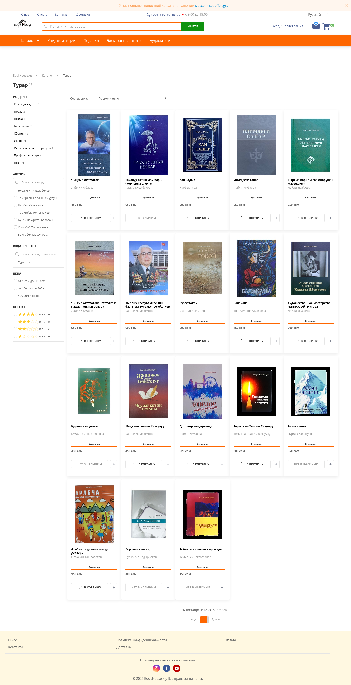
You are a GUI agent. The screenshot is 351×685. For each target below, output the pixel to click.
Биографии (23, 126)
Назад (192, 619)
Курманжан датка (84, 426)
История (21, 141)
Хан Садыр (187, 180)
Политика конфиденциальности (141, 640)
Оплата (42, 14)
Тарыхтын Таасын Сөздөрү (253, 426)
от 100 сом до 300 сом (32, 288)
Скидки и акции (61, 40)
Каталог (28, 40)
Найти (192, 26)
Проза (19, 111)
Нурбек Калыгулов (31, 205)
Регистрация (293, 26)
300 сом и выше (28, 296)
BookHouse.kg (22, 75)
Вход (276, 26)
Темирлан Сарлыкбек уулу (37, 198)
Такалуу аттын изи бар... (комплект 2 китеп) (143, 181)
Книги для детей (26, 104)
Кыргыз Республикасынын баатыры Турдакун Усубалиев (147, 305)
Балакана (240, 303)
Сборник (21, 133)
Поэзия (20, 163)
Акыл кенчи (297, 426)
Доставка (83, 14)
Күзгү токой (189, 303)
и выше (44, 314)
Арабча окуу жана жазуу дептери (89, 551)
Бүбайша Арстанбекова (35, 220)
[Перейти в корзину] (326, 27)
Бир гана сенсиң (137, 549)
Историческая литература (33, 148)
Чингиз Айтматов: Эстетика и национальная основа (93, 305)
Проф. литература (28, 155)
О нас (25, 14)
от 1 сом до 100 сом (31, 281)
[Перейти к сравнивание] (316, 27)
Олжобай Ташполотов (34, 227)
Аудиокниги (160, 40)
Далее (216, 619)
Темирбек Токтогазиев (34, 212)
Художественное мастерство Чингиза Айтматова (309, 305)
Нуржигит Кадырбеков (34, 191)
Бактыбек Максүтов (32, 234)
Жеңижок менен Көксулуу (144, 426)
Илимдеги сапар (246, 180)
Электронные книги (124, 40)
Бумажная (94, 197)
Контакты (61, 14)
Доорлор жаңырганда (196, 426)
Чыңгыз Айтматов (85, 180)
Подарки (91, 40)
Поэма (19, 119)
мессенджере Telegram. (213, 5)
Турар (23, 262)
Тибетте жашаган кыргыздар (201, 549)
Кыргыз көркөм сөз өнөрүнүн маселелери (310, 181)
